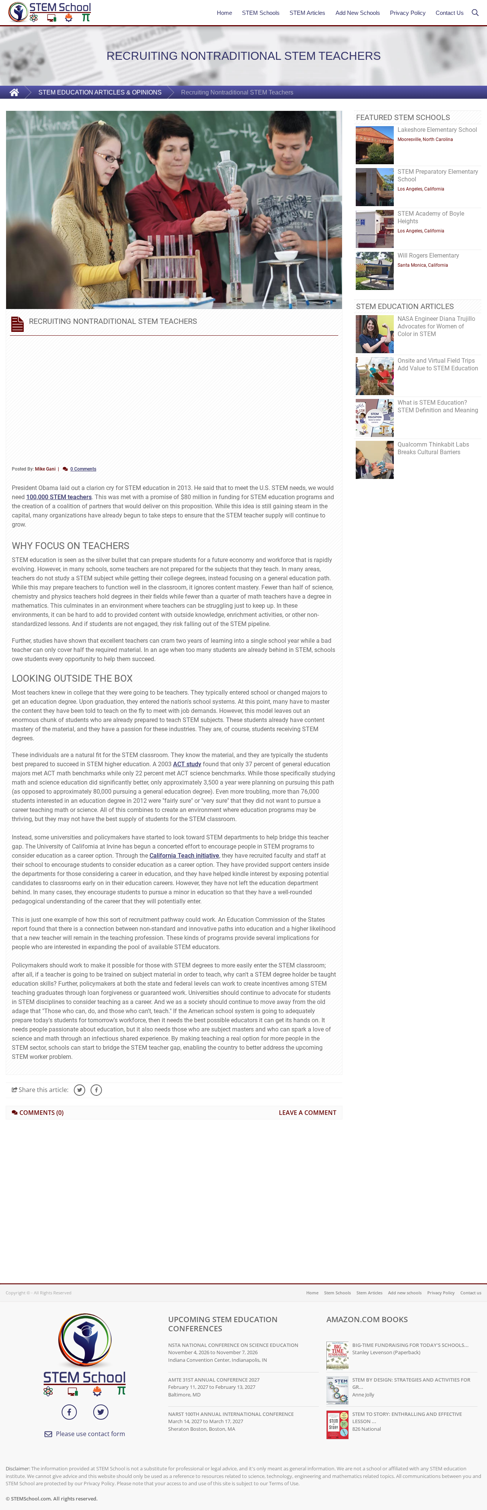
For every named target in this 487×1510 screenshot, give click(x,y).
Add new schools (405, 1292)
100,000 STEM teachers (59, 497)
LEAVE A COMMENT (307, 1112)
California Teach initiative (184, 855)
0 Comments (83, 469)
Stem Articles (369, 1292)
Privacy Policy (408, 13)
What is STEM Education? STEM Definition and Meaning (438, 406)
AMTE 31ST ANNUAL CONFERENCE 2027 (213, 1379)
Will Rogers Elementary (428, 255)
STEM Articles (307, 13)
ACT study (187, 764)
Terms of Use (283, 1483)
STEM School (110, 1468)
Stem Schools (337, 1292)
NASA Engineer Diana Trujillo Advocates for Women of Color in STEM (436, 326)
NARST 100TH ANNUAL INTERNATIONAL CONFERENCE (231, 1414)
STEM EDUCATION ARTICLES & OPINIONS (100, 92)
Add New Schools (355, 13)
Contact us (470, 1292)
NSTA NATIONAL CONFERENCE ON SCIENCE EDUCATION (233, 1345)
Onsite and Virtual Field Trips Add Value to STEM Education (438, 364)
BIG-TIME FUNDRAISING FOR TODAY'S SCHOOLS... (410, 1345)
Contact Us (450, 13)
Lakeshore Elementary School (437, 129)
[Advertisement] (174, 399)
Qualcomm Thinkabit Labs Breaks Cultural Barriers (433, 448)
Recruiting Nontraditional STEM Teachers (237, 92)
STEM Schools (261, 13)
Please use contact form (90, 1434)
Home (224, 13)
